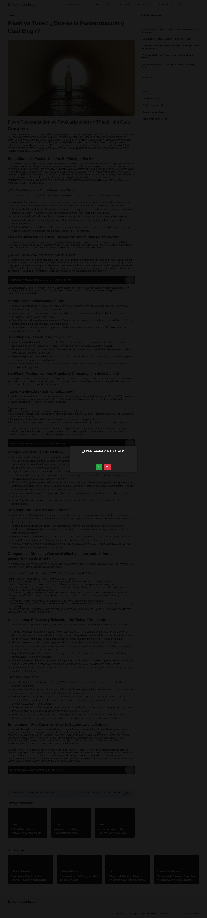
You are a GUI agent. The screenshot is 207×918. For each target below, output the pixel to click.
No (107, 466)
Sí (99, 466)
